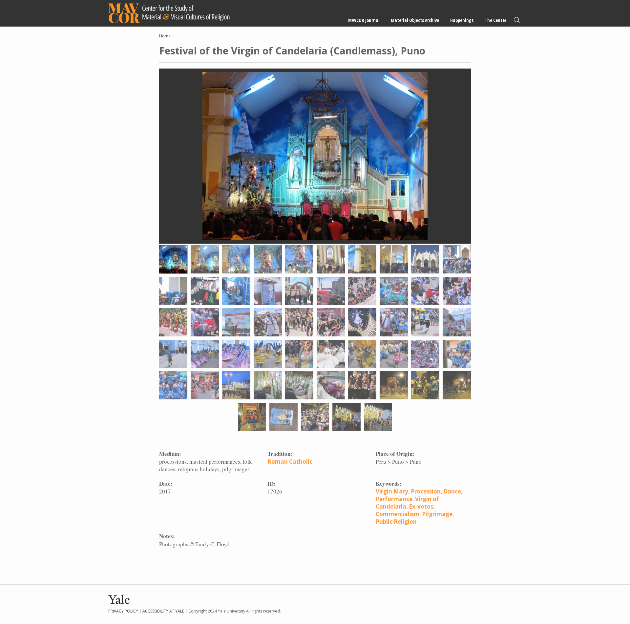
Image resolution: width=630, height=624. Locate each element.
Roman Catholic (289, 461)
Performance (394, 499)
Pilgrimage (437, 514)
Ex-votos (421, 506)
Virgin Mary (392, 491)
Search (517, 20)
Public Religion (396, 521)
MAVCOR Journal (364, 20)
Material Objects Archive (415, 20)
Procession (426, 491)
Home (165, 36)
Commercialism (397, 514)
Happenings (461, 20)
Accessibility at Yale (163, 611)
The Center (495, 20)
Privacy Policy (123, 611)
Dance (452, 491)
